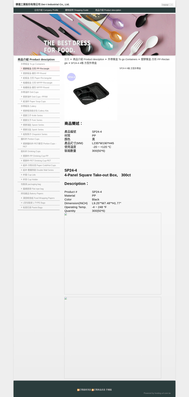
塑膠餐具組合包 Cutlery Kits (36, 111)
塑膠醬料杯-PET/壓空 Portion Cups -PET (39, 145)
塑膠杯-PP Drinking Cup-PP (35, 156)
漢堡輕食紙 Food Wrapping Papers (39, 198)
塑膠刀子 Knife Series (33, 115)
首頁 (66, 59)
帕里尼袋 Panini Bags (33, 207)
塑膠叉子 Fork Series (32, 120)
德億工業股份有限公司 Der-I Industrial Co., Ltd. (42, 4)
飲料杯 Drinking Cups (31, 151)
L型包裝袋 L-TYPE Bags (34, 203)
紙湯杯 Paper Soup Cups (34, 101)
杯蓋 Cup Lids (29, 175)
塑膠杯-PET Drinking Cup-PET (37, 160)
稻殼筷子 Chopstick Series (35, 134)
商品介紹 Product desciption (89, 59)
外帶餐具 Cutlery (28, 106)
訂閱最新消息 (85, 390)
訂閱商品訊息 (99, 390)
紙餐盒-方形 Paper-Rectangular (37, 78)
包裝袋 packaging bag (31, 184)
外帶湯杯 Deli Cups (30, 92)
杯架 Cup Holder (30, 179)
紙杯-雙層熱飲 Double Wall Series (38, 170)
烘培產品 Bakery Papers (32, 193)
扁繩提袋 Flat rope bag (33, 189)
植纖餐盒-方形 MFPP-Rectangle (37, 83)
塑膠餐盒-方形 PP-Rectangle (36, 68)
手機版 (109, 390)
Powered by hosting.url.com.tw (157, 393)
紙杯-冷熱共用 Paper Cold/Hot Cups (39, 165)
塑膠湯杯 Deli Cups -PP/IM (35, 97)
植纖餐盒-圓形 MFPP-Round (36, 87)
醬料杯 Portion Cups (30, 139)
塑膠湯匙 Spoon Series (33, 125)
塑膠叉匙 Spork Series (33, 129)
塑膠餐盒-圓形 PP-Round (34, 73)
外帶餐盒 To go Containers (33, 64)
